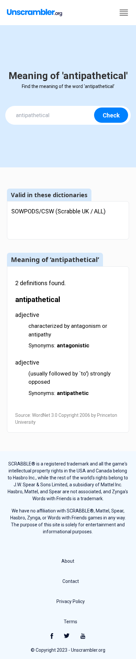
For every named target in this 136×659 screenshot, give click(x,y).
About (67, 561)
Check (111, 115)
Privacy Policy (70, 601)
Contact (70, 581)
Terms (70, 621)
